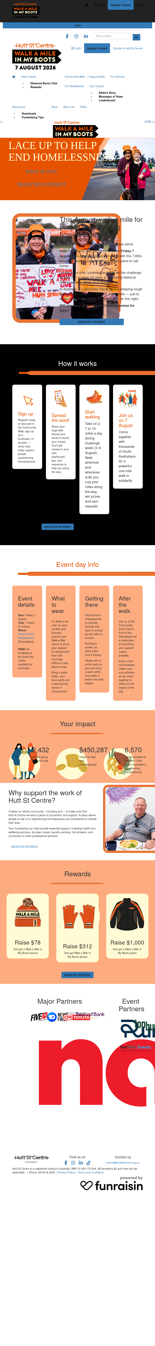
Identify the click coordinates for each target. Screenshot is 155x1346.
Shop (54, 107)
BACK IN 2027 (41, 171)
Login (77, 25)
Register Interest (121, 5)
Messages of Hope (111, 96)
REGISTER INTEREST (41, 184)
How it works (28, 76)
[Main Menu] (1, 122)
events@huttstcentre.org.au (123, 1162)
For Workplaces (74, 86)
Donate (141, 5)
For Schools (117, 76)
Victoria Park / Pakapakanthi (26, 636)
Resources (18, 107)
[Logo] (26, 11)
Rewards (36, 87)
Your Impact (96, 86)
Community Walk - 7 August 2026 (85, 76)
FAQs (83, 107)
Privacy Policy (66, 1172)
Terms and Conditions (91, 1172)
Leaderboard (107, 100)
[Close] (153, 122)
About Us (99, 5)
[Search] (136, 37)
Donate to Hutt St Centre (128, 48)
